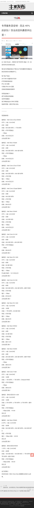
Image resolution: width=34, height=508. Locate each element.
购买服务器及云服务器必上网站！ (23, 1)
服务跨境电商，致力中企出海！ (7, 1)
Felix (4, 40)
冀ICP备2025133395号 (25, 504)
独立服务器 (10, 40)
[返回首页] (32, 455)
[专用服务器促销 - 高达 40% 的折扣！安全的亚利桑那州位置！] (17, 44)
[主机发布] (17, 6)
